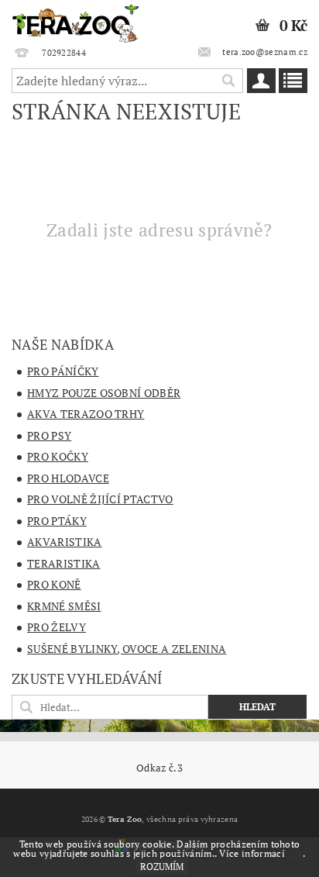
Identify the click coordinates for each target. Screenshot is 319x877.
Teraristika (64, 563)
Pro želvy (56, 627)
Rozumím (162, 866)
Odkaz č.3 (159, 768)
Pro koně (54, 584)
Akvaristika (64, 541)
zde (295, 853)
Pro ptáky (57, 520)
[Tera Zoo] (76, 20)
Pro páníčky (63, 371)
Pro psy (49, 435)
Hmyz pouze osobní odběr (103, 392)
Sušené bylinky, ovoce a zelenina (126, 648)
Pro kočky (57, 456)
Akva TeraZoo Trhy (85, 413)
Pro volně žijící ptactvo (100, 499)
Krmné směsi (64, 606)
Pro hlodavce (68, 478)
